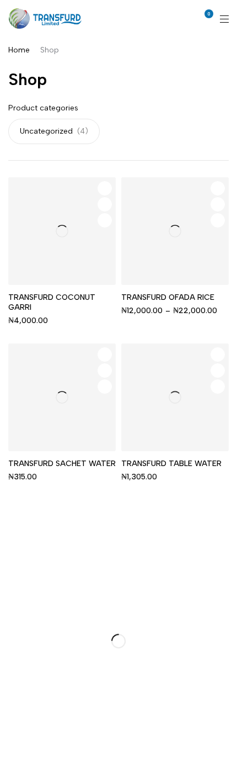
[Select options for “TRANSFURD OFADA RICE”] (218, 220)
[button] (105, 386)
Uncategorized (46, 131)
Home (19, 50)
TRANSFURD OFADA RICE (167, 297)
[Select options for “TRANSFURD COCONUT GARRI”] (105, 220)
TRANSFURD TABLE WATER (171, 463)
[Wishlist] (105, 188)
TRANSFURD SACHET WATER (62, 463)
